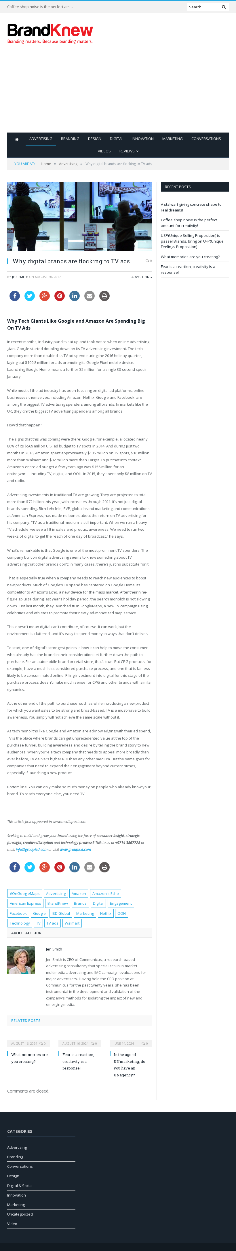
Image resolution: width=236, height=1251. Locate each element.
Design (94, 138)
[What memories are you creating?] (28, 1039)
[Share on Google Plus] (44, 299)
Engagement (121, 903)
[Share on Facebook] (14, 299)
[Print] (104, 299)
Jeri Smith (20, 277)
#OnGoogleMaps (25, 893)
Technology (20, 923)
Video (12, 1223)
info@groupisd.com (31, 849)
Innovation (143, 138)
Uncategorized (20, 1214)
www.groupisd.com (75, 849)
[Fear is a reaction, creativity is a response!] (79, 1039)
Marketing (172, 138)
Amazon (79, 893)
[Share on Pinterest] (59, 299)
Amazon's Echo (105, 893)
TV (38, 923)
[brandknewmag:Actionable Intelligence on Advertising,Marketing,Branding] (50, 32)
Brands (80, 903)
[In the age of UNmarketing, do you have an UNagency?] (131, 1039)
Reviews (127, 151)
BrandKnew (57, 903)
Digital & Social (20, 1185)
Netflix (105, 913)
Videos (104, 151)
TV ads (52, 923)
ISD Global (61, 913)
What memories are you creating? (190, 256)
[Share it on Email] (89, 299)
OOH (121, 913)
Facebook (18, 913)
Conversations (206, 138)
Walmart (72, 923)
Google (39, 913)
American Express (25, 903)
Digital (116, 138)
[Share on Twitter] (29, 299)
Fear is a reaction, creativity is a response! (78, 1061)
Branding (70, 138)
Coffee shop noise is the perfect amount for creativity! (41, 6)
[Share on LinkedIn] (74, 299)
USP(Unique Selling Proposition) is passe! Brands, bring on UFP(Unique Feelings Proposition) (192, 241)
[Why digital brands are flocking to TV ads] (79, 217)
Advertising (40, 138)
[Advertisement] (157, 92)
